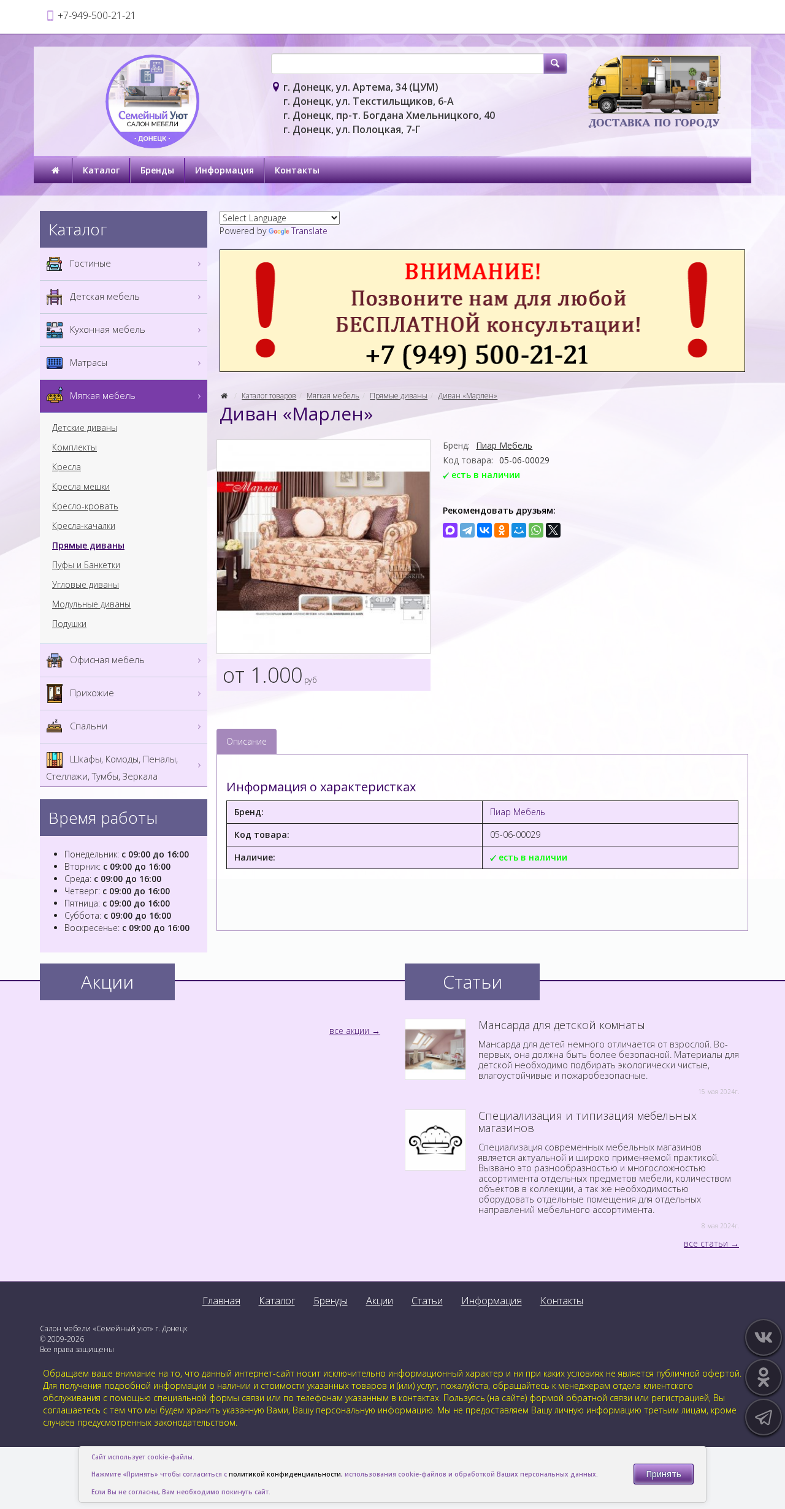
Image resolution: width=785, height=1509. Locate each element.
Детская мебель (103, 296)
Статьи (427, 1300)
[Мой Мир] (518, 530)
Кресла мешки (81, 487)
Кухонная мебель (106, 329)
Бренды (157, 170)
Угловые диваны (85, 585)
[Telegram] (467, 530)
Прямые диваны (398, 395)
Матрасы (87, 362)
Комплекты (74, 447)
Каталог (101, 170)
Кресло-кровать (85, 506)
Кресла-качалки (83, 526)
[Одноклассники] (501, 530)
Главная (221, 1300)
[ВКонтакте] (484, 530)
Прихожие (90, 692)
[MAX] (450, 530)
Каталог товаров (269, 395)
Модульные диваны (91, 604)
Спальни (87, 726)
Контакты (297, 170)
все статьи (706, 1243)
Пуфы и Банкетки (86, 565)
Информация (224, 170)
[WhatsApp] (536, 530)
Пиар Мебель (504, 445)
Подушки (69, 624)
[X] (553, 530)
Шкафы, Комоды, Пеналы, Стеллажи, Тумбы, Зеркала (112, 767)
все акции (349, 1030)
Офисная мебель (106, 659)
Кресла (66, 467)
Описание (246, 741)
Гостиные (89, 263)
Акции (379, 1300)
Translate (309, 231)
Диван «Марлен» (467, 395)
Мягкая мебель (333, 395)
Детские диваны (84, 428)
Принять (663, 1474)
